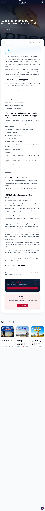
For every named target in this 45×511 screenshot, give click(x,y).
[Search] (40, 2)
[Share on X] (30, 42)
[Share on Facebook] (36, 42)
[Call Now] (2, 2)
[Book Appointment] (5, 2)
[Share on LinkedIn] (33, 42)
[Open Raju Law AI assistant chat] (42, 508)
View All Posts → (40, 322)
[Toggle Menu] (42, 1)
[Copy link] (39, 42)
